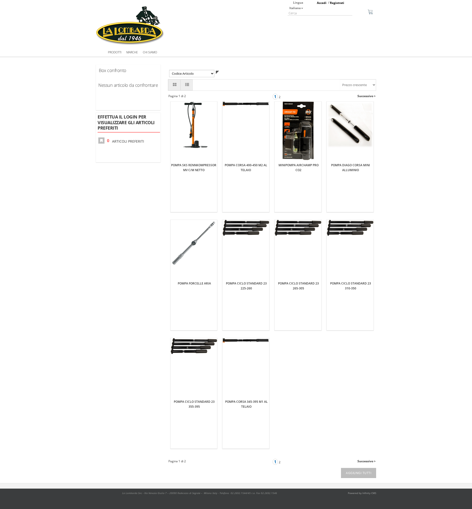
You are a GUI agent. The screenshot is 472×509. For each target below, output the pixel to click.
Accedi (321, 3)
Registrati (337, 3)
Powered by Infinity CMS (362, 493)
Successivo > (366, 96)
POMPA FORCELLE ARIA (194, 283)
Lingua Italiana (296, 5)
